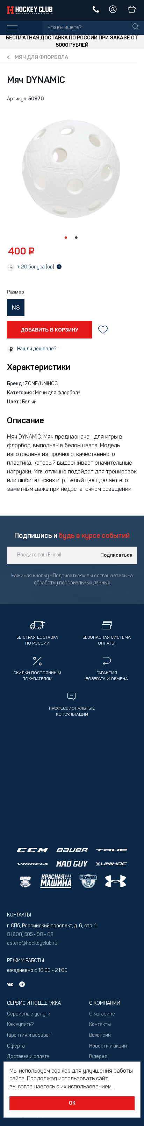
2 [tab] (76, 237)
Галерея (98, 1056)
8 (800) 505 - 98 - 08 (30, 934)
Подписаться (116, 555)
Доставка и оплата (28, 1056)
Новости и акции (108, 1046)
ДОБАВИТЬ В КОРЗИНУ (49, 329)
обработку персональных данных (72, 583)
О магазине (102, 1014)
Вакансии (100, 1035)
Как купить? (20, 1024)
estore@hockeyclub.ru (32, 943)
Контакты (100, 1024)
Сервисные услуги (28, 1014)
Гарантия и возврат (29, 1035)
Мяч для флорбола (41, 57)
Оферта (16, 1046)
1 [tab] (65, 237)
